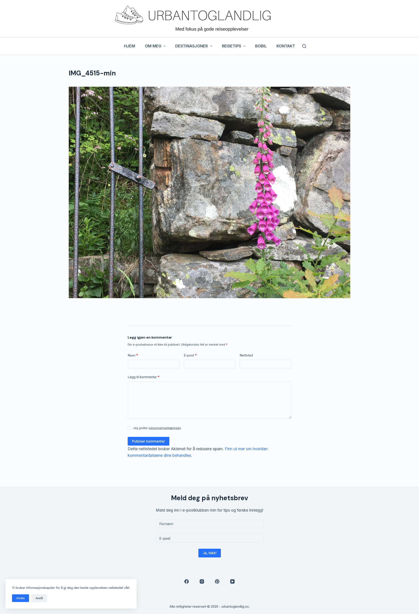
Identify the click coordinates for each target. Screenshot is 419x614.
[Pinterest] (217, 581)
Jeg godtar (157, 428)
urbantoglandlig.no (235, 606)
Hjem (129, 46)
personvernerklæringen (165, 428)
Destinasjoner (191, 46)
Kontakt (285, 46)
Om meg (153, 46)
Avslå (39, 598)
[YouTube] (232, 581)
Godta (20, 598)
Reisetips (231, 46)
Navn (133, 355)
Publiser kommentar (148, 441)
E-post (190, 355)
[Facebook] (186, 581)
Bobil (261, 46)
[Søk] (304, 46)
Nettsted (246, 355)
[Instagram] (202, 581)
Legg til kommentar (144, 377)
